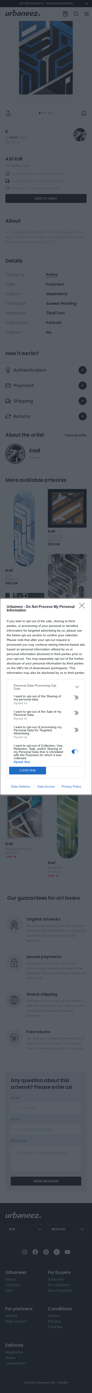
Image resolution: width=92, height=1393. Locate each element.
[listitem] (46, 687)
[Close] (83, 607)
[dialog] (46, 696)
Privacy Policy (71, 786)
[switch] (75, 697)
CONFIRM (27, 770)
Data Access (46, 786)
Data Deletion (20, 786)
